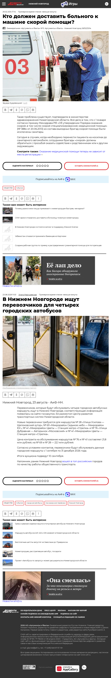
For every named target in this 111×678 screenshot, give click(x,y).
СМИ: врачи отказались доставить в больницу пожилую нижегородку (47, 218)
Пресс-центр (50, 610)
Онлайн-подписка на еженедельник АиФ (39, 614)
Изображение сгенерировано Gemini (19, 388)
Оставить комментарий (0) (86, 481)
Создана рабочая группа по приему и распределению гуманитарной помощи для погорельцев (58, 245)
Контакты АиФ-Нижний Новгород (36, 617)
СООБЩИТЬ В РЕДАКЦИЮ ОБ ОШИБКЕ (69, 617)
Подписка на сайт (68, 614)
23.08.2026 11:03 (9, 295)
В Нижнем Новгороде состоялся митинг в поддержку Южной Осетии (46, 227)
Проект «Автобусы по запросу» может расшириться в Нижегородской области (51, 561)
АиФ (25, 103)
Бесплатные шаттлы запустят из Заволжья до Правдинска (41, 542)
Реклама (62, 610)
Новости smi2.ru (12, 286)
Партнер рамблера (45, 667)
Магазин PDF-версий (77, 610)
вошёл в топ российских (77, 461)
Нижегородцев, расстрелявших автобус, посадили (38, 551)
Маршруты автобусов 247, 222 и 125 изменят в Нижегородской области (47, 533)
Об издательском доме (31, 610)
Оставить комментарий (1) (86, 166)
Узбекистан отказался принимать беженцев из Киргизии (40, 236)
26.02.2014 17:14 (9, 12)
